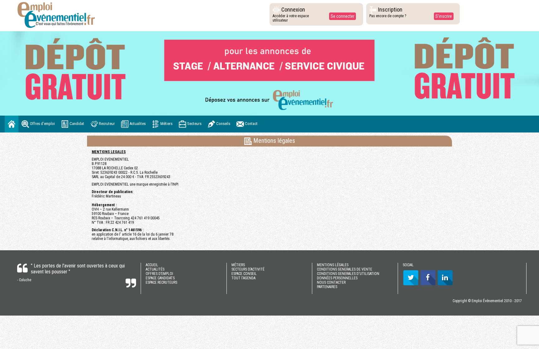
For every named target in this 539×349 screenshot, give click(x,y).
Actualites (137, 123)
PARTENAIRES (327, 287)
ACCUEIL (152, 265)
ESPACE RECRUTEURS (161, 282)
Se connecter (342, 16)
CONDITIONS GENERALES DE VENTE (344, 269)
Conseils (222, 123)
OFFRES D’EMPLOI (159, 274)
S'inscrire (443, 16)
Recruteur (106, 123)
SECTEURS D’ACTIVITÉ (248, 269)
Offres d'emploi (42, 123)
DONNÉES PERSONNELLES (337, 278)
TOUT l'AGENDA (243, 278)
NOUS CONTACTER (331, 282)
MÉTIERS (238, 265)
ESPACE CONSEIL (244, 274)
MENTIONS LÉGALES (332, 265)
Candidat (76, 123)
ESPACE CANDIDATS (160, 278)
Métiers (165, 123)
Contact (251, 123)
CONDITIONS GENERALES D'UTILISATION (348, 274)
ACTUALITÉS (155, 269)
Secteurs (194, 123)
